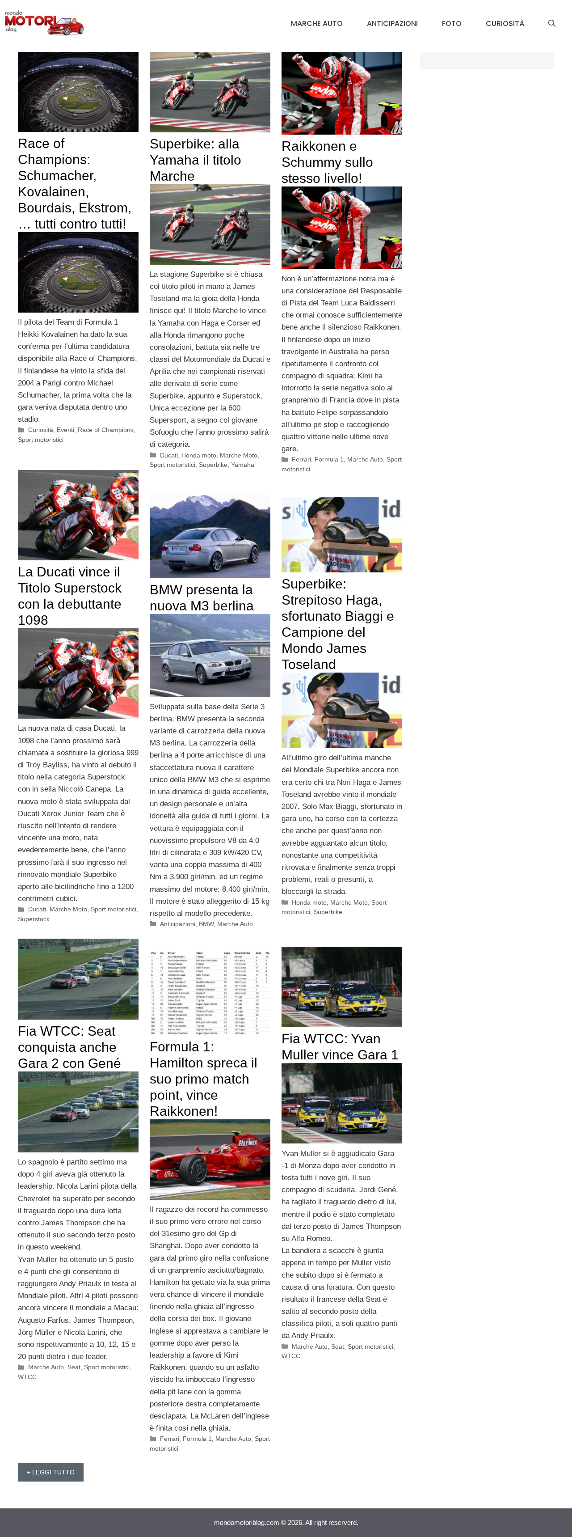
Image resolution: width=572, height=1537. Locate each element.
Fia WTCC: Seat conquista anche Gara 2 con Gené (69, 1047)
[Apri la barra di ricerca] (552, 24)
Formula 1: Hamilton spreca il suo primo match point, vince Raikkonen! (203, 1078)
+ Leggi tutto (51, 1472)
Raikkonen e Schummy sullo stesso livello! (327, 162)
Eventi (65, 429)
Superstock (34, 919)
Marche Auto (317, 23)
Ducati (169, 455)
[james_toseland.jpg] (342, 745)
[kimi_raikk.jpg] (210, 1197)
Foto (452, 23)
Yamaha (242, 464)
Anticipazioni (392, 23)
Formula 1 (329, 459)
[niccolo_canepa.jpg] (78, 716)
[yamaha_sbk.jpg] (210, 262)
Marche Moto (238, 455)
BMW (206, 923)
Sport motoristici (40, 439)
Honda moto (198, 455)
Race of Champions (106, 429)
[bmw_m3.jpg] (210, 694)
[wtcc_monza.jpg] (78, 1150)
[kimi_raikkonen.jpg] (342, 266)
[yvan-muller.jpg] (342, 1141)
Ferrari (301, 459)
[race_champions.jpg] (78, 310)
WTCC (27, 1376)
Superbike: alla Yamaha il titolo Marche (195, 159)
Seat (73, 1367)
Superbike (213, 464)
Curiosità (505, 23)
